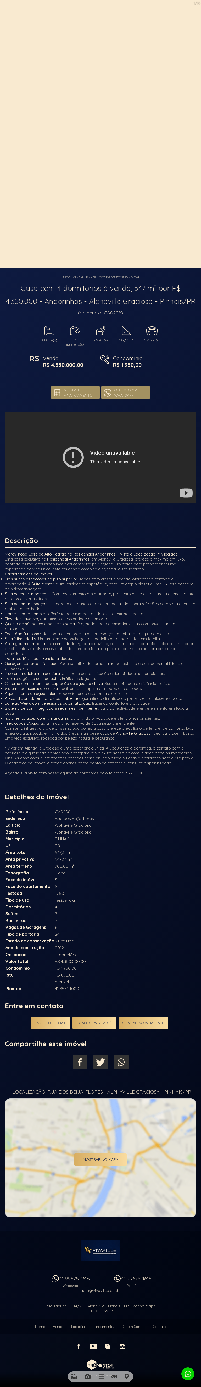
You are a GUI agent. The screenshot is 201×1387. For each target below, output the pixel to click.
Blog (108, 1346)
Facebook (80, 1062)
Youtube (93, 1346)
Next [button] (194, 135)
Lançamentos (104, 1326)
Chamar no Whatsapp (143, 1022)
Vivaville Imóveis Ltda (100, 1250)
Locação (78, 1326)
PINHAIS (91, 277)
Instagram (122, 1346)
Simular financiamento (78, 392)
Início (66, 277)
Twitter (100, 1062)
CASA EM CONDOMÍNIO (113, 277)
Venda (58, 1326)
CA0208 (135, 277)
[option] (100, 134)
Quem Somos (134, 1326)
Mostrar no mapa (100, 1159)
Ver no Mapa (144, 1305)
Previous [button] (6, 135)
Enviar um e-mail (50, 1022)
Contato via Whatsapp (125, 392)
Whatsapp (121, 1062)
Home (40, 1326)
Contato (159, 1326)
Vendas (78, 277)
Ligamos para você (94, 1022)
